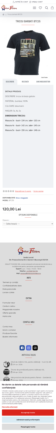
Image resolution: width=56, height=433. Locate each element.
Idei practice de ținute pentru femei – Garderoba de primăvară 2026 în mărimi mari (32, 377)
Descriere (10, 82)
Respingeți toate (28, 427)
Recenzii (25, 82)
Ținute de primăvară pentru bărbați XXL (27, 370)
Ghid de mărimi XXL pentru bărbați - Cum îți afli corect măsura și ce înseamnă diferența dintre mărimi (32, 362)
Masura (5, 220)
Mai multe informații (9, 407)
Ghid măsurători (43, 82)
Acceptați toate (28, 413)
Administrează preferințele (28, 420)
